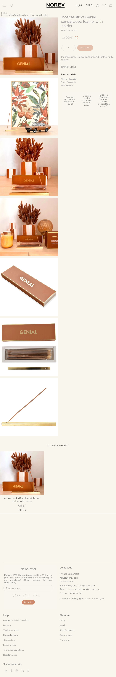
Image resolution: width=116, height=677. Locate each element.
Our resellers (9, 640)
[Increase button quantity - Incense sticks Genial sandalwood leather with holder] (73, 48)
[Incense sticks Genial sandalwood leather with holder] (22, 473)
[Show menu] (5, 5)
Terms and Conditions (13, 650)
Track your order (11, 630)
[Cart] (110, 5)
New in (63, 625)
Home (4, 13)
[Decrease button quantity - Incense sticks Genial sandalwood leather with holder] (64, 48)
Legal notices (9, 645)
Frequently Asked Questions (16, 620)
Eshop (63, 620)
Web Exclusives (67, 630)
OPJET (72, 67)
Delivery (7, 625)
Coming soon (66, 635)
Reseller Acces (10, 655)
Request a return (10, 635)
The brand (64, 640)
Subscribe (28, 602)
